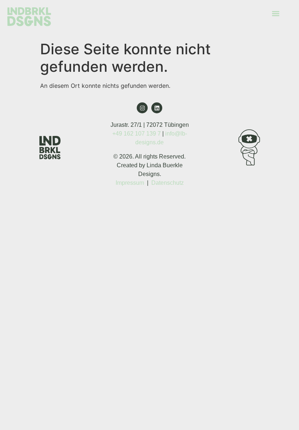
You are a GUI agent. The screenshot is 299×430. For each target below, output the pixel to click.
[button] (276, 13)
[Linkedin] (156, 107)
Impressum (130, 183)
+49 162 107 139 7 (136, 133)
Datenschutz (167, 183)
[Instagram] (142, 107)
